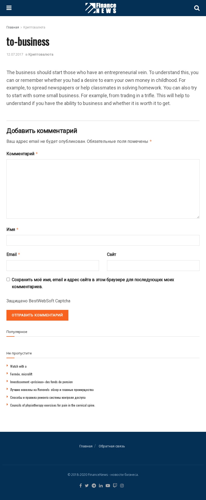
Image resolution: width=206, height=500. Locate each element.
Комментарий (22, 153)
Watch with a (18, 366)
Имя (12, 229)
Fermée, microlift (21, 374)
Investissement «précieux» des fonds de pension (41, 381)
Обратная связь (112, 446)
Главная (12, 27)
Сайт (111, 254)
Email (13, 254)
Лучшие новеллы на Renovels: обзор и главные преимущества (52, 389)
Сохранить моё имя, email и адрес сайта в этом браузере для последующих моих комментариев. (93, 283)
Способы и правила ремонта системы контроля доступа (48, 397)
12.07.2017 (14, 54)
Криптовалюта (34, 27)
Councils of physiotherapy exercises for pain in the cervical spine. (52, 405)
